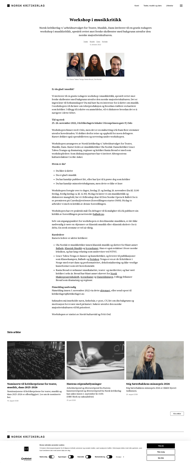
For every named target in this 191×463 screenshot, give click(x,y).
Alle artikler (177, 414)
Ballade (60, 248)
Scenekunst (92, 248)
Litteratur (169, 6)
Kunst (136, 6)
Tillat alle (161, 446)
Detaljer (118, 457)
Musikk (92, 42)
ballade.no (98, 214)
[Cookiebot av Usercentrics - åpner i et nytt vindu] (26, 459)
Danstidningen (105, 276)
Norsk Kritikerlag (27, 5)
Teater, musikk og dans (152, 6)
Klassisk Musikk (73, 248)
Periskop (94, 259)
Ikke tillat (161, 458)
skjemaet (105, 290)
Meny (181, 5)
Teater (85, 42)
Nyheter (105, 42)
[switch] (71, 456)
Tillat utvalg (161, 452)
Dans (98, 42)
